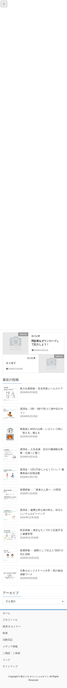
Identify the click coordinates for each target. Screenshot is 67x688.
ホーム (6, 613)
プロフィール (10, 619)
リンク (6, 659)
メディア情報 (10, 646)
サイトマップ (10, 666)
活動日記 (8, 639)
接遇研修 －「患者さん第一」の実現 (40, 489)
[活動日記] (15, 340)
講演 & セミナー (12, 626)
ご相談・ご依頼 (11, 653)
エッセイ (11, 362)
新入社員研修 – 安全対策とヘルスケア (41, 388)
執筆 (5, 633)
